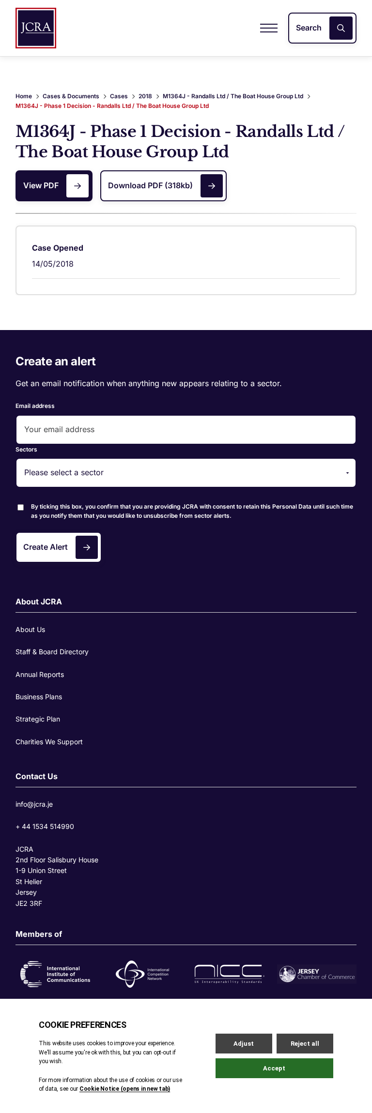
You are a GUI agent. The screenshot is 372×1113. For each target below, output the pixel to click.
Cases (119, 96)
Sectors (26, 449)
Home (24, 96)
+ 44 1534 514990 (45, 826)
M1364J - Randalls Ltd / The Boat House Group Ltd (233, 96)
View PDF (41, 185)
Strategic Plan (38, 719)
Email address (35, 405)
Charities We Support (49, 741)
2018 (145, 96)
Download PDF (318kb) (150, 185)
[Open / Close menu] (268, 28)
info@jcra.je (34, 804)
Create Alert (45, 547)
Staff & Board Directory (52, 651)
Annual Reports (40, 674)
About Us (30, 629)
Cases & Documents (71, 96)
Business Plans (39, 696)
